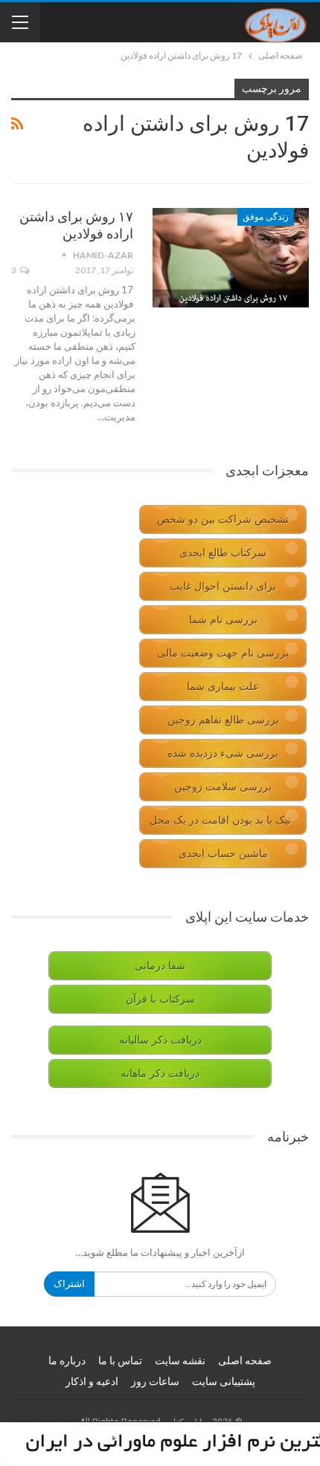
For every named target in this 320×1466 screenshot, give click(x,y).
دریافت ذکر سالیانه (160, 1040)
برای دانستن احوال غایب (223, 586)
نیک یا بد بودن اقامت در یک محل (220, 820)
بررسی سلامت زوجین (223, 786)
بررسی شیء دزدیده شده (222, 753)
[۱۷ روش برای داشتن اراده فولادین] (231, 257)
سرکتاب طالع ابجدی (222, 552)
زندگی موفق (266, 217)
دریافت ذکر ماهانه (160, 1073)
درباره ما (67, 1360)
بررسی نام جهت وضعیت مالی (223, 653)
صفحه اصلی (245, 1360)
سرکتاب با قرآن (160, 999)
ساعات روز (155, 1381)
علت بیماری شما (223, 686)
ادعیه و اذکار (91, 1381)
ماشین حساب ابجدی (223, 853)
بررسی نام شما (223, 619)
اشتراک (69, 1283)
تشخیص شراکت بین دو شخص (223, 519)
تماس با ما (120, 1360)
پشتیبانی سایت (223, 1381)
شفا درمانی (160, 965)
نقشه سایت (180, 1360)
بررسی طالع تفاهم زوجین (223, 720)
